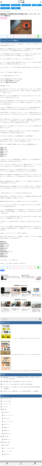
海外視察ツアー (6, 439)
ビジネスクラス (5, 8)
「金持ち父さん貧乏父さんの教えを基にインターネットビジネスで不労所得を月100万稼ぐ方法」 (25, 354)
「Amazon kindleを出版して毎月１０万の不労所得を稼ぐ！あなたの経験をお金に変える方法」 (26, 370)
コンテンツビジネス (7, 421)
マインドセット (6, 451)
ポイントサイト (5, 403)
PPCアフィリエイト (7, 415)
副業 (3, 409)
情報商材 (5, 427)
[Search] (40, 319)
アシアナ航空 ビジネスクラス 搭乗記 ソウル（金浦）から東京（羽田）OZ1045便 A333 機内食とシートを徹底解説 (21, 387)
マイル (3, 406)
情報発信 (2, 270)
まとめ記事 (6, 445)
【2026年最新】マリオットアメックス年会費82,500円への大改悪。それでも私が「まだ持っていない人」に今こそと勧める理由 (21, 378)
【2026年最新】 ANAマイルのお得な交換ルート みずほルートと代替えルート (17, 381)
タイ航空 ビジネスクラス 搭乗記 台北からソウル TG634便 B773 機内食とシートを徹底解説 (20, 391)
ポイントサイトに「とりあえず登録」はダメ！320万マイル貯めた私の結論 (17, 384)
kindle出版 (5, 412)
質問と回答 (6, 454)
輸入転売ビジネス (7, 433)
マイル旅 (21, 2)
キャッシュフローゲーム (8, 448)
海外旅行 (15, 8)
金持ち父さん (5, 442)
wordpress (5, 418)
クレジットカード (5, 398)
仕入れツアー (6, 424)
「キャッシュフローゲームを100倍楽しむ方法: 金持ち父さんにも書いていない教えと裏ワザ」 (26, 338)
